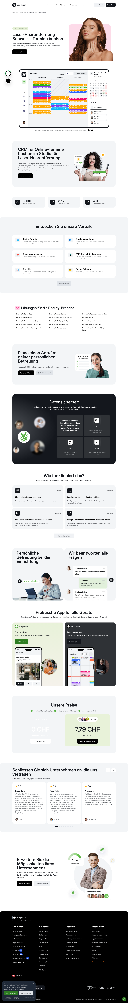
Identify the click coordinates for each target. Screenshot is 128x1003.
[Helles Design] (8, 73)
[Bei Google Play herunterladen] (37, 987)
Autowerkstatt (43, 954)
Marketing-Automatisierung (74, 939)
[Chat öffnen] (124, 999)
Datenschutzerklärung (28, 997)
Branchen (22, 12)
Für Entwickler (97, 946)
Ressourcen (74, 5)
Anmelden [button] (98, 5)
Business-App (73, 641)
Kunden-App (20, 641)
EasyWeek (15, 12)
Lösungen (63, 5)
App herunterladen (98, 939)
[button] (108, 770)
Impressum (98, 999)
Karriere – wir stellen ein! (100, 962)
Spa (40, 946)
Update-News (96, 954)
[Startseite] (19, 5)
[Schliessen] (33, 983)
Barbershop (43, 935)
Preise (82, 5)
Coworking (42, 966)
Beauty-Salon (43, 931)
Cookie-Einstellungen (8, 997)
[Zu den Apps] (89, 130)
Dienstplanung (70, 946)
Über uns (95, 958)
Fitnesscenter (43, 943)
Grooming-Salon (44, 962)
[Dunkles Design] (8, 81)
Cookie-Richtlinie (16, 997)
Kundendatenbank (71, 943)
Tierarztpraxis (43, 958)
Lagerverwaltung (17, 943)
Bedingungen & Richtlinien (84, 999)
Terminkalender (17, 931)
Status (114, 999)
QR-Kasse (17, 950)
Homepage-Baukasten (19, 935)
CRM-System (70, 954)
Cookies (106, 999)
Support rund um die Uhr (100, 935)
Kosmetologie (43, 950)
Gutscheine (16, 939)
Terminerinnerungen (18, 946)
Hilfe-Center (96, 931)
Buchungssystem (71, 931)
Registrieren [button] (110, 5)
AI (56, 5)
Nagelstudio (43, 939)
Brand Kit (95, 950)
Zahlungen (17, 954)
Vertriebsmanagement (73, 950)
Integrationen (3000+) (99, 943)
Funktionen (47, 5)
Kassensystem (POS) (20, 958)
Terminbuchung (71, 935)
